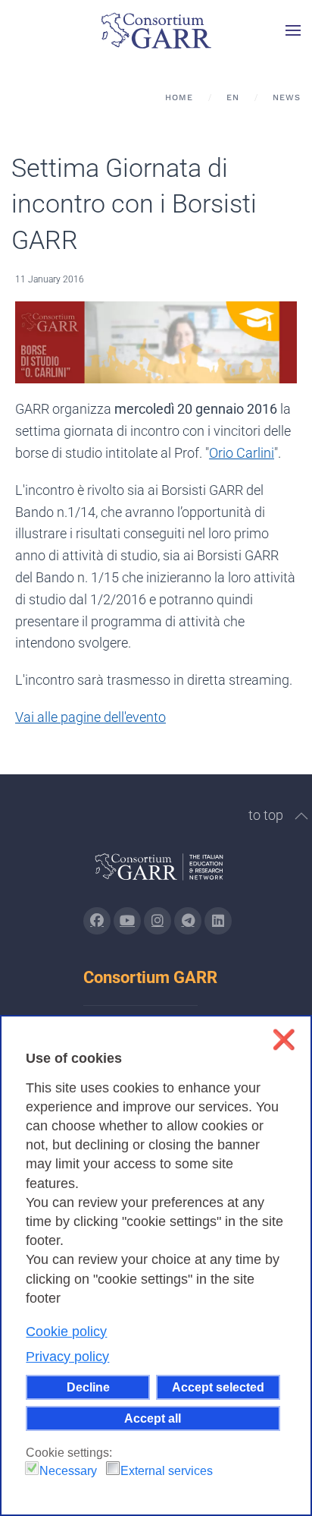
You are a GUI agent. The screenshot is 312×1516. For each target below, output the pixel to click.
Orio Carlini (241, 453)
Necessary (68, 1470)
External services (166, 1470)
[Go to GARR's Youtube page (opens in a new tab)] (127, 920)
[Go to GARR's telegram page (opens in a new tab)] (187, 920)
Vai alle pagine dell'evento (90, 717)
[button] (293, 30)
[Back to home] (156, 30)
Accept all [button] (152, 1418)
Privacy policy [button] (67, 1356)
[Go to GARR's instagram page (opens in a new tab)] (157, 920)
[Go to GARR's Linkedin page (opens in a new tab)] (218, 920)
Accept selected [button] (218, 1387)
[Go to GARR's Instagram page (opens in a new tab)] (97, 920)
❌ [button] (283, 1039)
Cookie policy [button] (66, 1331)
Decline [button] (88, 1387)
